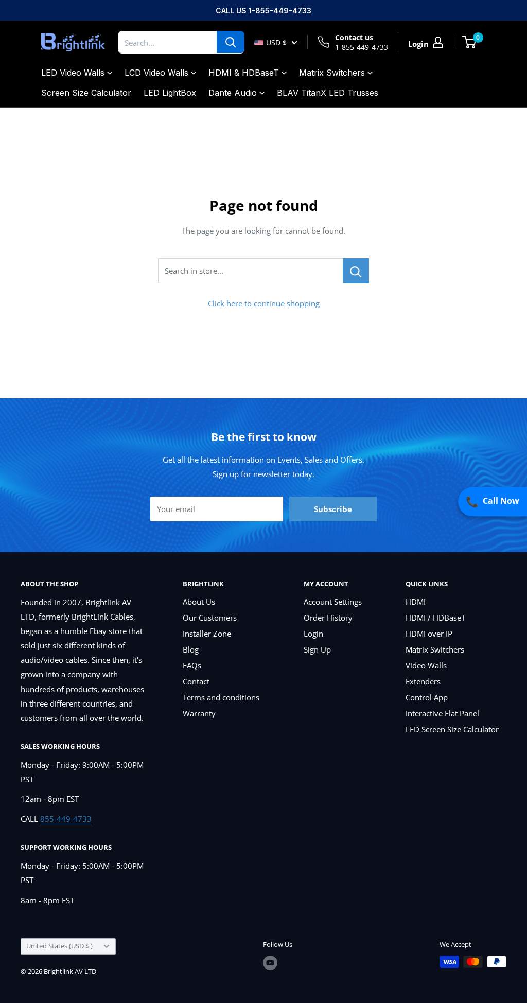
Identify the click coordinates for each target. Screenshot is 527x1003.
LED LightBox (170, 92)
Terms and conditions (221, 697)
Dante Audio (232, 92)
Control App (427, 697)
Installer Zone (207, 633)
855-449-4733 (66, 819)
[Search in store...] (356, 270)
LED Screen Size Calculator (452, 729)
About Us (199, 601)
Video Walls (426, 665)
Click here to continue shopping (264, 303)
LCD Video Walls (156, 72)
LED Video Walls (72, 72)
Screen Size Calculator (86, 92)
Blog (191, 649)
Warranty (199, 713)
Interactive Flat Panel (442, 713)
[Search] (230, 42)
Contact (196, 681)
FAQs (192, 665)
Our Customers (210, 617)
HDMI (416, 601)
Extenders (423, 681)
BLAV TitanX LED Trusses (327, 92)
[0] (469, 42)
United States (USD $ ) (59, 946)
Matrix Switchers (332, 72)
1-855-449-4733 (361, 47)
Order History (328, 617)
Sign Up (317, 649)
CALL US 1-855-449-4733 (263, 10)
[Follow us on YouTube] (270, 963)
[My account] (438, 42)
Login (313, 633)
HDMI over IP (429, 633)
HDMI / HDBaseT (435, 617)
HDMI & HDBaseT (243, 72)
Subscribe (333, 509)
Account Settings (333, 601)
